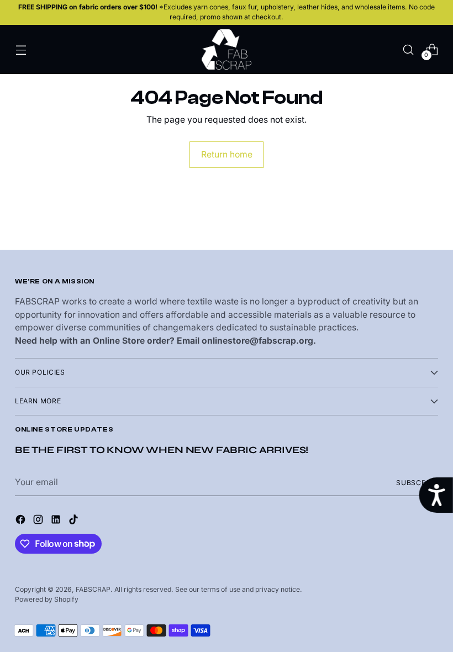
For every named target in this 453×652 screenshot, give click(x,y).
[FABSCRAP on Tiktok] (74, 521)
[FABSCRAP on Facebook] (21, 521)
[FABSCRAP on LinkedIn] (57, 521)
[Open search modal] (408, 49)
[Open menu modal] (20, 49)
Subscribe (417, 483)
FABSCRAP (93, 589)
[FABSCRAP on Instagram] (39, 521)
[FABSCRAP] (226, 49)
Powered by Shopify (46, 599)
